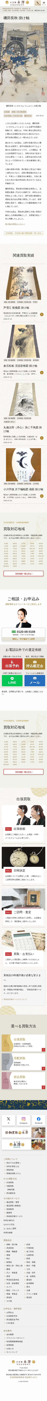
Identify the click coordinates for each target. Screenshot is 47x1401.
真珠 (8, 1276)
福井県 (23, 551)
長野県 (41, 551)
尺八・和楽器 (11, 1273)
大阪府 (15, 556)
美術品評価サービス (14, 1216)
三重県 (32, 553)
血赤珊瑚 (30, 1283)
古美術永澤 (17, 3)
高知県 (32, 561)
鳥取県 (6, 558)
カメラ (9, 1287)
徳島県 (6, 561)
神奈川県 (32, 548)
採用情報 (10, 1345)
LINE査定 (10, 1323)
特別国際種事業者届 (14, 1341)
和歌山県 (41, 556)
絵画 (28, 1244)
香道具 (29, 1297)
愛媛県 (23, 561)
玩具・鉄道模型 (12, 1283)
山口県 (41, 558)
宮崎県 (41, 564)
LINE (12, 682)
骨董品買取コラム (13, 1173)
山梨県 (32, 551)
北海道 (6, 543)
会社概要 (10, 1334)
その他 (9, 1301)
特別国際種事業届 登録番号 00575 (23, 1377)
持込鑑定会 (34, 666)
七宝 (28, 1269)
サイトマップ (11, 1352)
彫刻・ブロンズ (12, 1290)
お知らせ (10, 1349)
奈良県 (32, 556)
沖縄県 (15, 566)
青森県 (15, 543)
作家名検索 (8, 1233)
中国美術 (30, 1248)
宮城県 (32, 543)
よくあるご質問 (9, 1228)
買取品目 (7, 1240)
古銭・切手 (31, 1273)
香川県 (15, 561)
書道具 (29, 1280)
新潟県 (41, 548)
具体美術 (10, 1248)
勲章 (28, 1259)
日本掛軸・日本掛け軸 (13, 116)
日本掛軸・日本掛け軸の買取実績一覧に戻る (23, 233)
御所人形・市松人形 (14, 1266)
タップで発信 (38, 4)
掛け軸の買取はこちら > (15, 224)
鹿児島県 (6, 566)
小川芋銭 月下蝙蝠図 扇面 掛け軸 (23, 489)
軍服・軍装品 (11, 1294)
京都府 (6, 556)
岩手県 (23, 543)
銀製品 (9, 1262)
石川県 (15, 551)
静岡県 (15, 553)
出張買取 (10, 1182)
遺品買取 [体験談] (13, 1206)
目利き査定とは (12, 1166)
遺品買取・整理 (12, 1202)
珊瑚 (8, 1269)
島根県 (15, 558)
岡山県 (23, 558)
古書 (28, 1290)
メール (35, 682)
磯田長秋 (28, 116)
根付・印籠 (31, 1266)
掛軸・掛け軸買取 (19, 112)
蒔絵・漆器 (31, 1262)
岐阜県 (6, 553)
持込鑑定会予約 (12, 1319)
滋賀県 (41, 553)
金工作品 (30, 1251)
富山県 (6, 551)
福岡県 (41, 561)
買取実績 (10, 1170)
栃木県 (32, 546)
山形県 (6, 546)
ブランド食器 (31, 1294)
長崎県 (15, 564)
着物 (8, 1255)
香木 (28, 1287)
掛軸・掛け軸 (11, 1244)
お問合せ (10, 1312)
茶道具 (9, 1297)
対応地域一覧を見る (23, 574)
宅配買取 (10, 1186)
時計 (8, 1259)
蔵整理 (9, 1213)
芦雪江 (35, 302)
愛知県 (23, 553)
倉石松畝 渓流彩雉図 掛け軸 (20, 365)
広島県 (32, 558)
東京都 (23, 548)
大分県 (32, 564)
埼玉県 (6, 548)
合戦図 (7, 112)
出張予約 (12, 666)
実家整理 (10, 1209)
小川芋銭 (36, 483)
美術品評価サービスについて (15, 999)
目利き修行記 (8, 1220)
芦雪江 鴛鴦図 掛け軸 (16, 307)
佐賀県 (6, 564)
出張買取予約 (11, 1316)
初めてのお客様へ (13, 1163)
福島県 (15, 546)
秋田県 (41, 543)
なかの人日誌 (8, 1224)
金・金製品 (31, 1276)
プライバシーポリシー (15, 1338)
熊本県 (23, 564)
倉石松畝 (36, 360)
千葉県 (15, 548)
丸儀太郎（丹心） (9, 422)
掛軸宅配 (11, 1189)
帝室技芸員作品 (12, 1280)
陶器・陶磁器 (11, 1251)
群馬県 (41, 546)
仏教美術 (30, 1255)
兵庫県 (23, 556)
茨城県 (23, 546)
